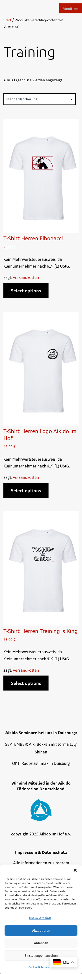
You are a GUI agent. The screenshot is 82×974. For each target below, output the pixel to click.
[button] (75, 870)
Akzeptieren (41, 930)
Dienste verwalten (40, 917)
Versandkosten (26, 277)
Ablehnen (41, 943)
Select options (26, 290)
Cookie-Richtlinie (38, 967)
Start (7, 19)
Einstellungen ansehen (41, 955)
